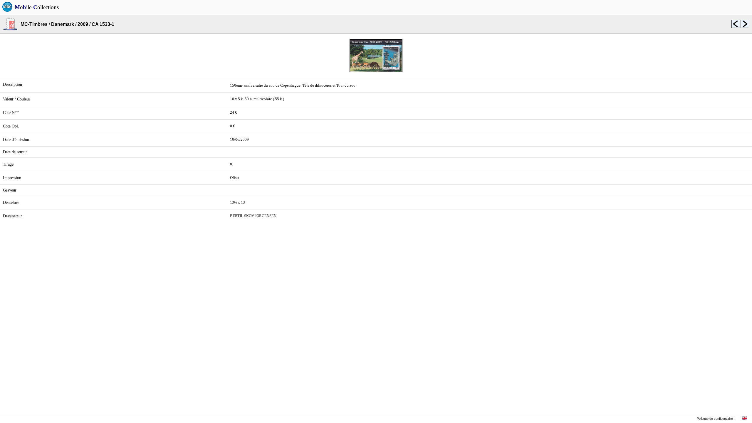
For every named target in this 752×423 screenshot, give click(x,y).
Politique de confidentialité (715, 418)
